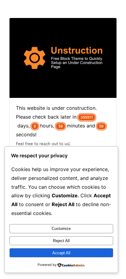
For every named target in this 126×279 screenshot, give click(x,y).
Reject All (61, 240)
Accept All (61, 253)
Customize (61, 228)
